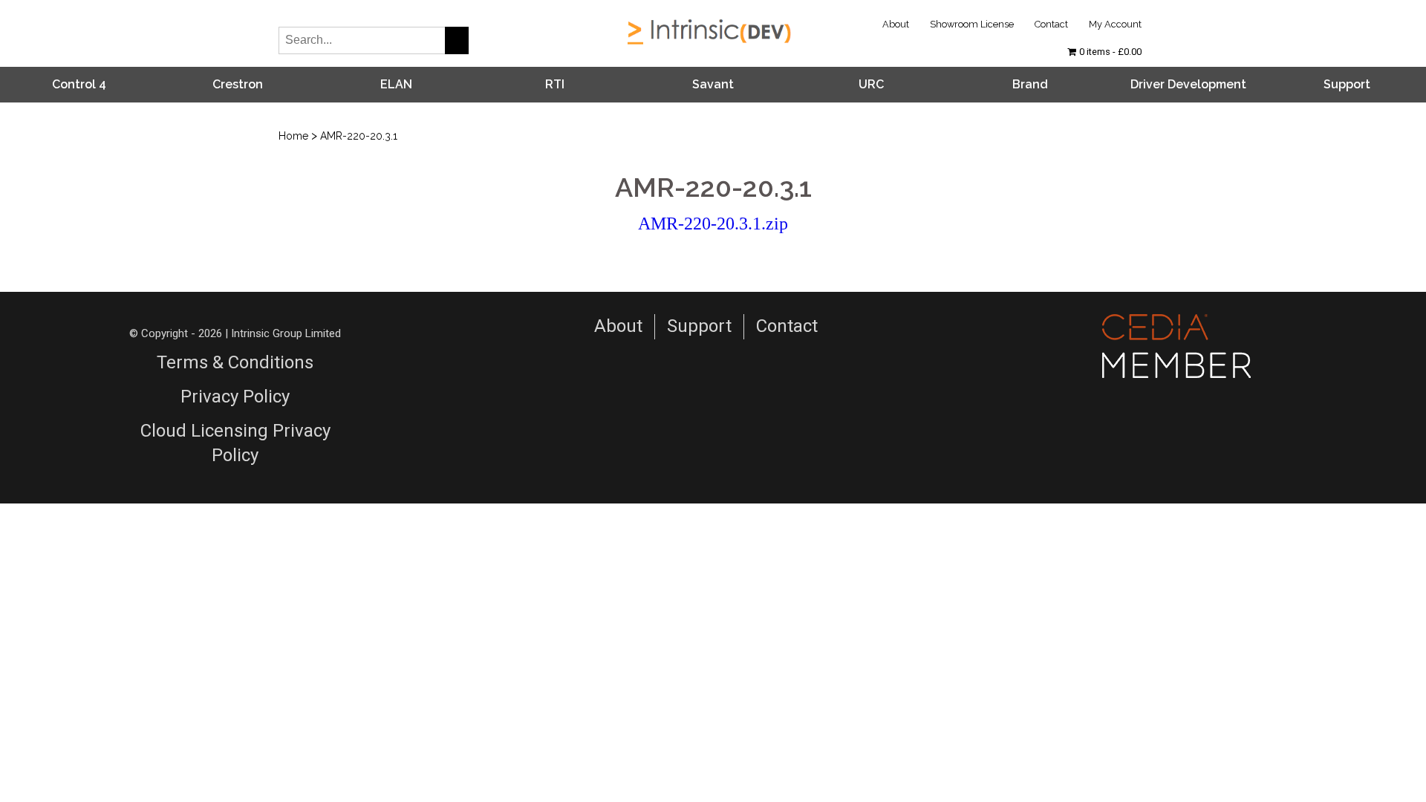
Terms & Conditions (235, 362)
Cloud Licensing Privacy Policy (235, 443)
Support (1347, 84)
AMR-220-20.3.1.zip (713, 223)
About (895, 24)
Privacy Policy (235, 396)
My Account (1115, 24)
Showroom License (972, 24)
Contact (1051, 24)
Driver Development (1188, 84)
